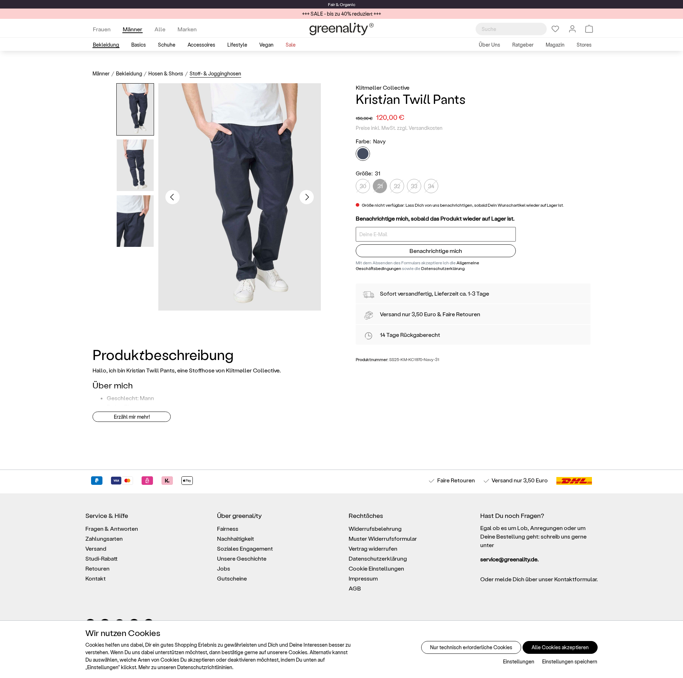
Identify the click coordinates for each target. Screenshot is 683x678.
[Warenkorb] (589, 29)
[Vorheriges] (172, 197)
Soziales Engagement (245, 548)
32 (397, 185)
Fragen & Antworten (111, 528)
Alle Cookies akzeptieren (560, 647)
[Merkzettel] (555, 29)
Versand (390, 314)
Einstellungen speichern (569, 661)
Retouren (97, 568)
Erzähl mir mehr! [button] (132, 417)
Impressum (363, 578)
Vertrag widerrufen (373, 548)
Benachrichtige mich (435, 251)
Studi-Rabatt (101, 558)
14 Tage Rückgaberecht (410, 334)
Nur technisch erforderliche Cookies (471, 647)
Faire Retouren (461, 314)
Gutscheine (232, 578)
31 (380, 185)
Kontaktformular (575, 579)
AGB (355, 588)
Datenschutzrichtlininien (204, 667)
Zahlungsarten (104, 538)
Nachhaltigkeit (235, 538)
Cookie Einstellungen (376, 568)
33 (414, 185)
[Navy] (363, 154)
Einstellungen (518, 661)
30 (363, 185)
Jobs (223, 568)
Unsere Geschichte (241, 558)
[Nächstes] (307, 197)
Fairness (227, 528)
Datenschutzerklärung (443, 268)
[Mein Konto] (572, 29)
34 (431, 185)
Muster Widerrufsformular (383, 538)
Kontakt (95, 578)
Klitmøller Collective (382, 87)
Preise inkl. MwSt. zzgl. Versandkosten (399, 128)
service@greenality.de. (509, 559)
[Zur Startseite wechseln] (341, 29)
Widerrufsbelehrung (375, 528)
